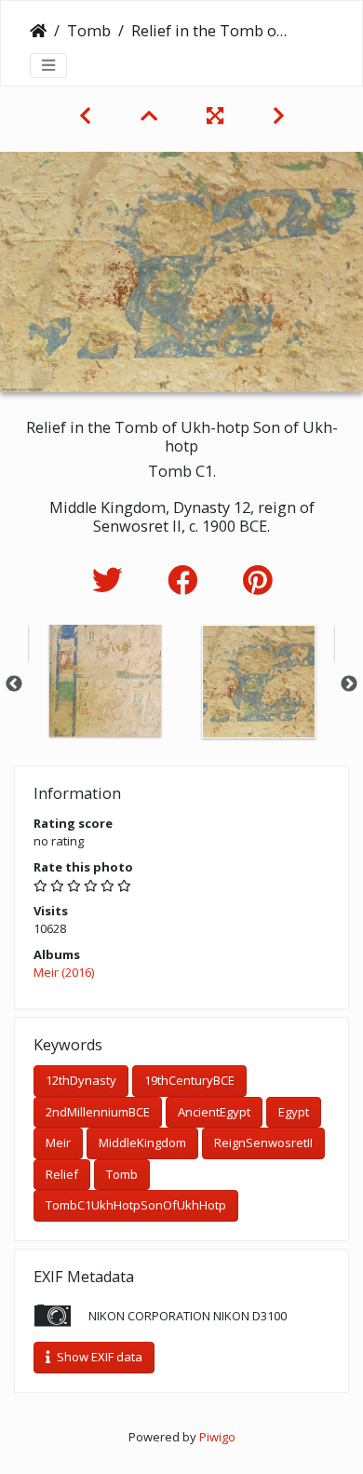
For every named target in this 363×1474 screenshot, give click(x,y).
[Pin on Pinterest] (257, 580)
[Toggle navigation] (48, 65)
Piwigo (217, 1436)
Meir (58, 1142)
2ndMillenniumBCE (98, 1111)
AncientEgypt (214, 1111)
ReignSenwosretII (263, 1142)
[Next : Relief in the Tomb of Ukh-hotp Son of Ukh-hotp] (278, 115)
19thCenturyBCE (189, 1080)
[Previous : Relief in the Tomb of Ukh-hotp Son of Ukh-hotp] (87, 115)
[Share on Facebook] (186, 580)
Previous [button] (14, 684)
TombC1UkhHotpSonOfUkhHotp (136, 1205)
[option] (105, 681)
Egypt (293, 1111)
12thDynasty (81, 1080)
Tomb (89, 30)
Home (38, 31)
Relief (62, 1174)
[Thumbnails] (151, 115)
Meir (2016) (64, 972)
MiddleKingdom (142, 1142)
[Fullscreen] (217, 115)
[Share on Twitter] (111, 580)
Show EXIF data (98, 1356)
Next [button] (349, 684)
